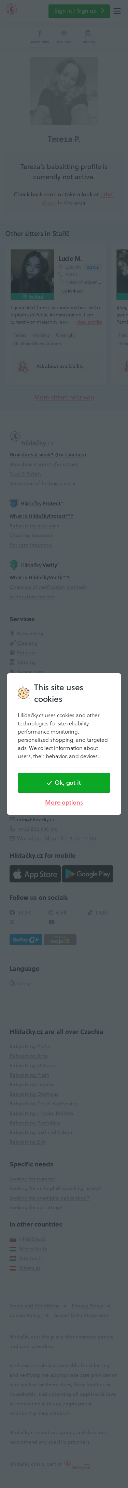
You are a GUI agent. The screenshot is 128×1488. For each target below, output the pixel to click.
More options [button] (64, 802)
